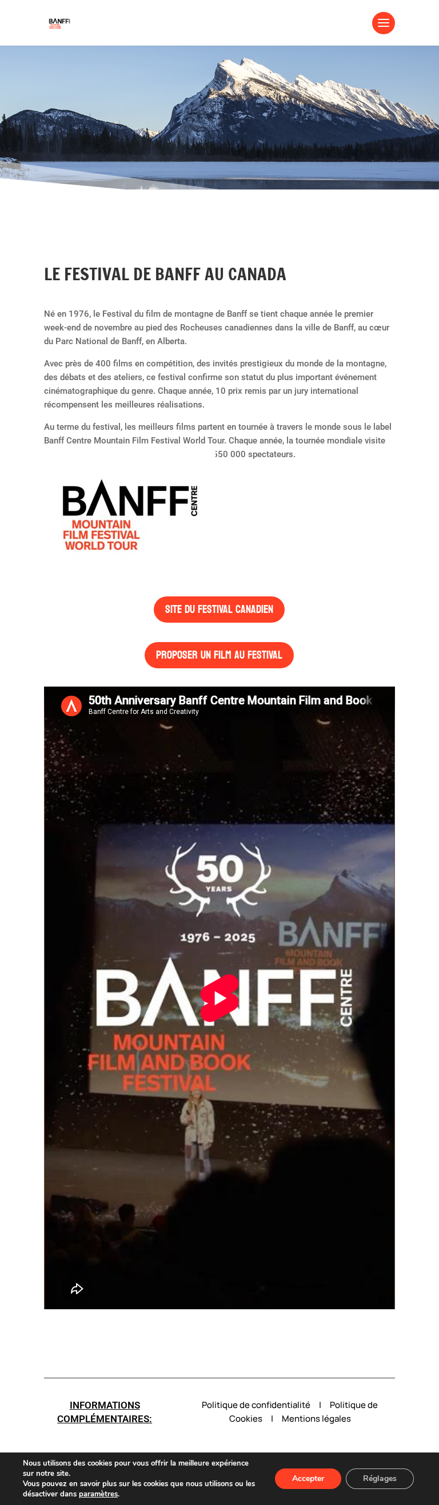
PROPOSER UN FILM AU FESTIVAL (219, 655)
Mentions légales (316, 1419)
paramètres (98, 1494)
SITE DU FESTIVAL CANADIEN (219, 609)
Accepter (308, 1478)
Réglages (380, 1478)
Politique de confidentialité (256, 1405)
